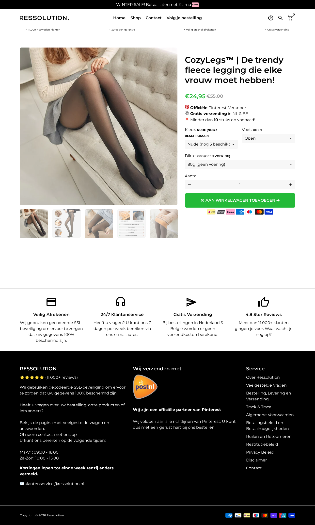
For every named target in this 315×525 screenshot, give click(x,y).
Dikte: (207, 155)
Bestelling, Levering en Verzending (268, 396)
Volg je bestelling (184, 18)
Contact (154, 18)
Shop (135, 18)
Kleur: (201, 132)
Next (170, 126)
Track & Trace (258, 407)
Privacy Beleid (260, 452)
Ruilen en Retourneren (269, 436)
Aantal (191, 176)
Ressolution (55, 515)
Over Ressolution (263, 377)
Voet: (252, 129)
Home (119, 18)
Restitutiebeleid (262, 444)
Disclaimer (256, 460)
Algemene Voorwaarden (270, 414)
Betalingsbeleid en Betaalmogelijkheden (267, 425)
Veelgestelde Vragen (266, 385)
